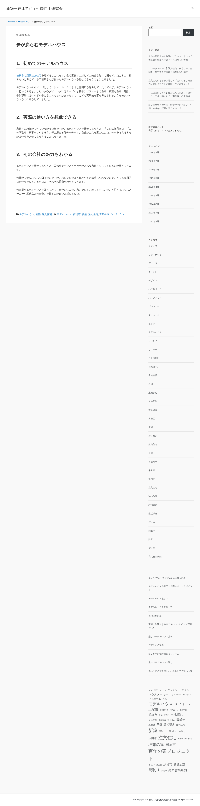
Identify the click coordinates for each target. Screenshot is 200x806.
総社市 (167, 764)
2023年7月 (153, 212)
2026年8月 (153, 152)
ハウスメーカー (156, 289)
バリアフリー (155, 298)
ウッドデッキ (155, 254)
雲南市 (164, 771)
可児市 (166, 715)
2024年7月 (153, 204)
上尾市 (153, 709)
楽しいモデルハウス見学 (160, 636)
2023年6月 (153, 221)
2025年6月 (153, 178)
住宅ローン (153, 367)
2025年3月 (153, 195)
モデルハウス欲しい (158, 598)
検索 (150, 27)
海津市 (180, 738)
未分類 (151, 470)
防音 (150, 539)
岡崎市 (181, 720)
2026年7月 (153, 161)
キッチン (152, 272)
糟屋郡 (159, 765)
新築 (38, 214)
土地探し (152, 392)
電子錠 (151, 548)
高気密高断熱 (155, 556)
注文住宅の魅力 (156, 645)
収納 (150, 384)
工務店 (151, 418)
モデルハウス (26, 214)
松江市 (173, 731)
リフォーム (153, 349)
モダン (151, 323)
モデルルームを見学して (160, 607)
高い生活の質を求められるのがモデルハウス (170, 671)
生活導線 (152, 513)
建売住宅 (152, 444)
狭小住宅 (152, 496)
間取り (151, 530)
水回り (151, 479)
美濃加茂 (179, 764)
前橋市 (77, 214)
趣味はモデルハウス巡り (160, 662)
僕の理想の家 (155, 616)
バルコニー (153, 306)
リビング (152, 341)
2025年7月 (153, 169)
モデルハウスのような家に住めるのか (167, 577)
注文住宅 (47, 214)
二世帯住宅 (153, 358)
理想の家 (152, 505)
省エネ (151, 522)
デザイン (152, 280)
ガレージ (152, 263)
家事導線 (152, 410)
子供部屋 (152, 401)
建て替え (152, 436)
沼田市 (152, 738)
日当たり (152, 461)
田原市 (171, 745)
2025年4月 (153, 187)
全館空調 (152, 375)
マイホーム (153, 315)
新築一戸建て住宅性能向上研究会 (34, 8)
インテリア (153, 246)
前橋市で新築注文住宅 (28, 75)
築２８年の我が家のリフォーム (163, 654)
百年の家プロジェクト (111, 214)
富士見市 (171, 720)
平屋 (150, 427)
